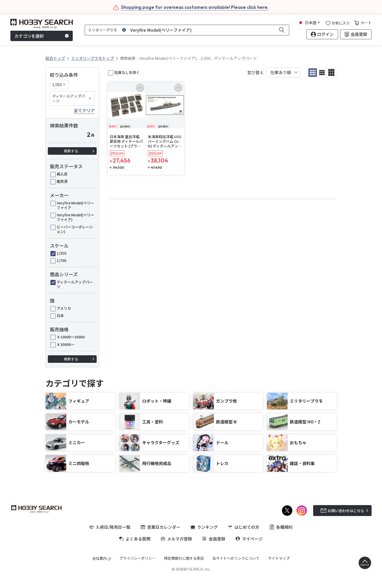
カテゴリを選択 (29, 36)
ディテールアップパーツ (68, 98)
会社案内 (99, 558)
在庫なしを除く (127, 72)
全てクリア (84, 110)
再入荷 (62, 174)
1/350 (57, 84)
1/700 (61, 260)
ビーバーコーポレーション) (75, 229)
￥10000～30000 (71, 336)
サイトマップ (279, 558)
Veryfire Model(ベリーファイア (75, 205)
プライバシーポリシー (137, 558)
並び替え (255, 72)
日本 (60, 315)
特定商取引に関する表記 (184, 558)
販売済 (62, 181)
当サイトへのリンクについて (236, 558)
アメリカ (64, 308)
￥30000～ (65, 344)
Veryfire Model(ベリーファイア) (75, 217)
